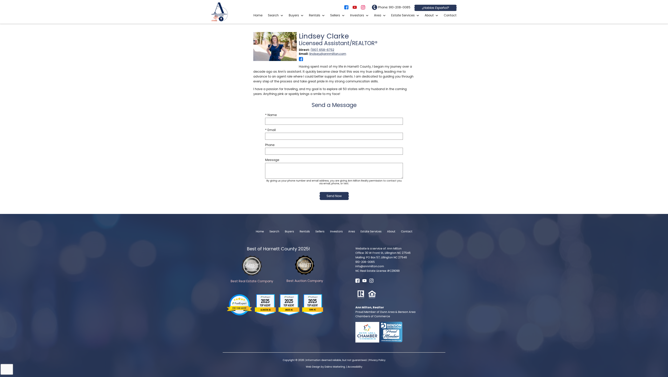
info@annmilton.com (369, 266)
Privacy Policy (377, 360)
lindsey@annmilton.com (327, 54)
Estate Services (370, 231)
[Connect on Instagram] (363, 8)
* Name (271, 115)
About (391, 231)
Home (258, 15)
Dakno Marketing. (335, 366)
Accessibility (355, 366)
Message (272, 160)
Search (274, 231)
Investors (336, 231)
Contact (450, 15)
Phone (270, 145)
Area (351, 231)
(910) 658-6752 (322, 50)
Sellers (319, 231)
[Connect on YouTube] (355, 8)
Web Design (313, 366)
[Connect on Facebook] (346, 8)
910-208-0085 (365, 262)
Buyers (289, 231)
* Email (270, 130)
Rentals (305, 231)
